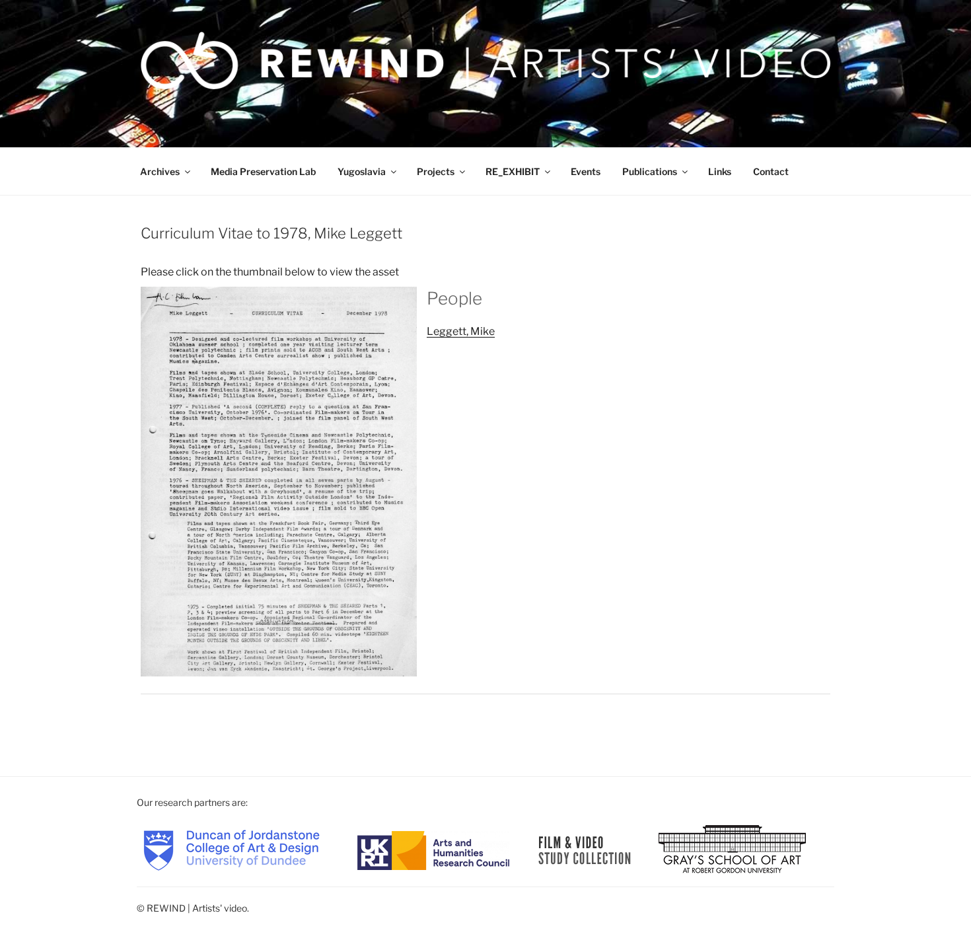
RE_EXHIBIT (513, 171)
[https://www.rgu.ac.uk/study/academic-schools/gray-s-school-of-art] (732, 849)
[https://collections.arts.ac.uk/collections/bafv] (585, 849)
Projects (435, 171)
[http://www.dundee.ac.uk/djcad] (231, 849)
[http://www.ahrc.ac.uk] (433, 849)
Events (585, 171)
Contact (771, 171)
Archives (160, 171)
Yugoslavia (362, 171)
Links (719, 171)
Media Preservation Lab (263, 171)
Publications (649, 171)
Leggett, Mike (461, 331)
